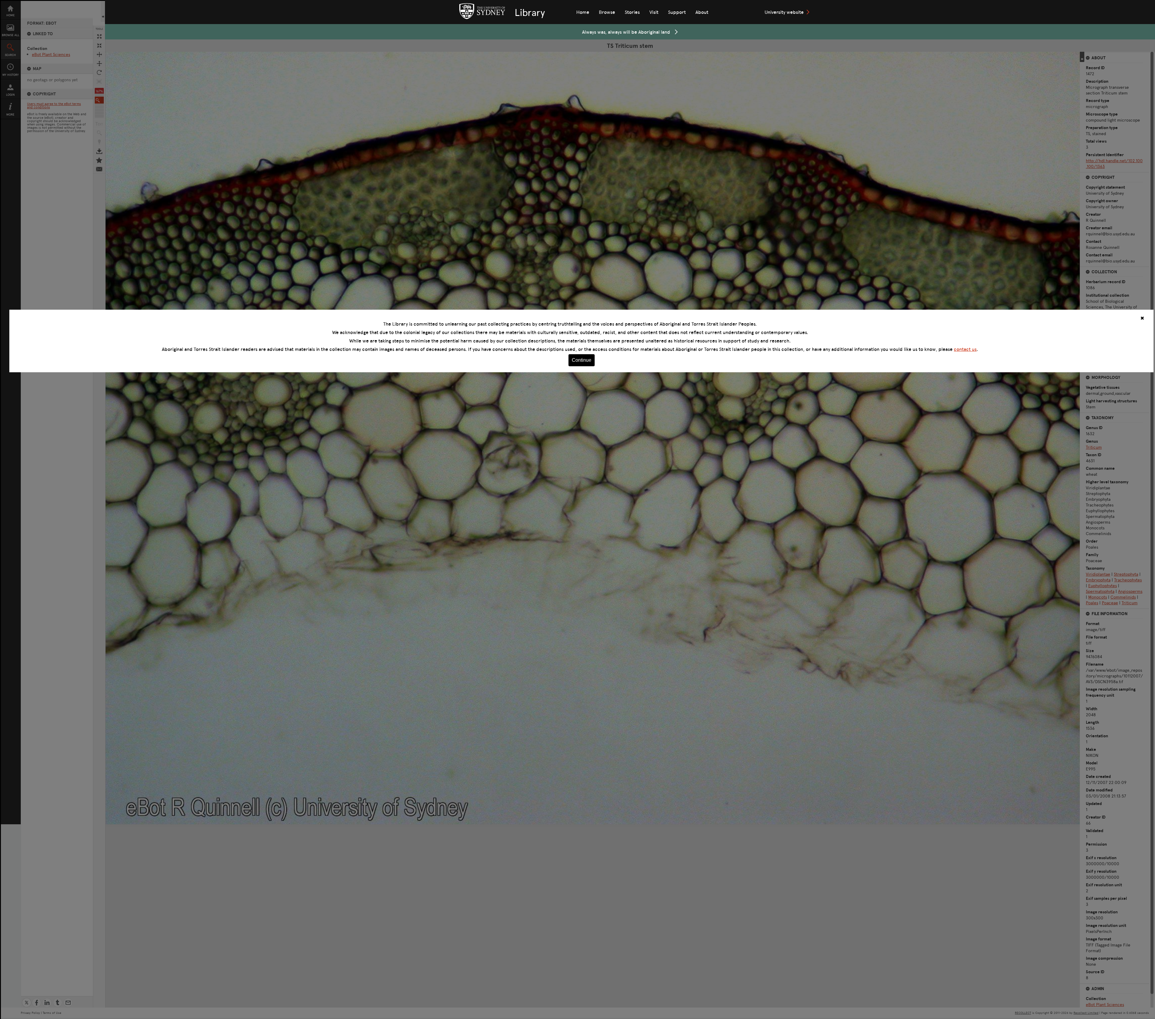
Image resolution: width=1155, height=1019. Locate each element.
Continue (581, 360)
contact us (965, 349)
